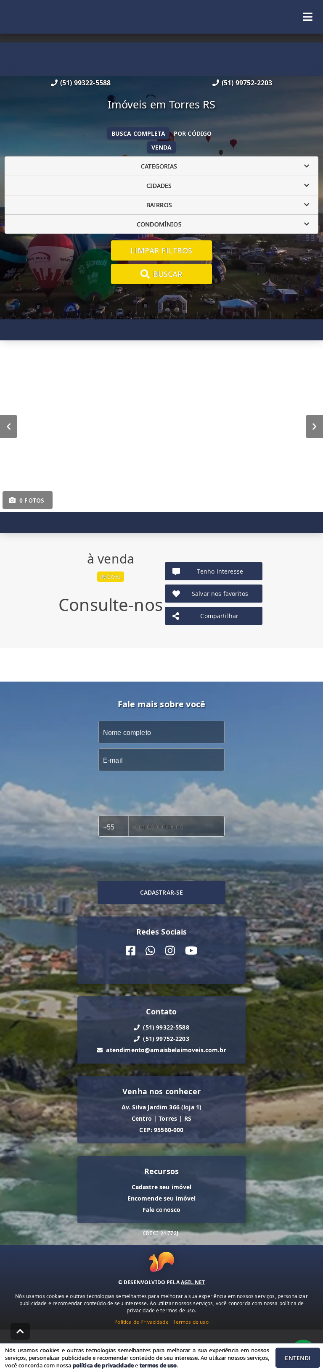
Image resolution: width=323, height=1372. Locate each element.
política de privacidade (103, 1365)
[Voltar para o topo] (20, 1331)
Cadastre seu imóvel (162, 1187)
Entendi (297, 1358)
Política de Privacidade (141, 1321)
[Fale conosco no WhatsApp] (150, 950)
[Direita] (314, 426)
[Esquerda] (8, 426)
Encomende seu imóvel (161, 1198)
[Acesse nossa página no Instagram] (170, 950)
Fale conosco (162, 1210)
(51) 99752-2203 (247, 82)
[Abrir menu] (308, 17)
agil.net (193, 1282)
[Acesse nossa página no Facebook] (130, 950)
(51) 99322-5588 (85, 82)
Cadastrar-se (161, 892)
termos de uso (158, 1365)
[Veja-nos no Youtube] (191, 950)
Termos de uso (191, 1321)
